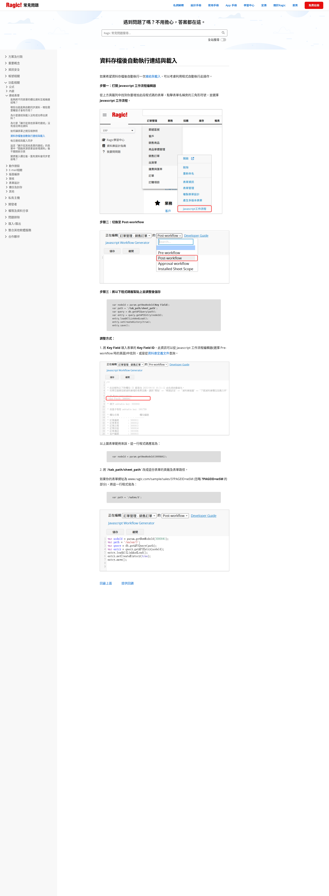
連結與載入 (153, 76)
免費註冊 (314, 5)
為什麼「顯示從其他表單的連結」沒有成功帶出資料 (30, 124)
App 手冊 (231, 5)
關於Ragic (279, 5)
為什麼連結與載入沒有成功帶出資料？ (29, 116)
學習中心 (249, 5)
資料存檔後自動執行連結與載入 (27, 135)
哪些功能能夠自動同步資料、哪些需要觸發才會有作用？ (30, 109)
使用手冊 (213, 5)
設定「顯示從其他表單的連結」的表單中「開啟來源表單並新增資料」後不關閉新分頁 (30, 148)
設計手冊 (196, 5)
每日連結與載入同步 (21, 140)
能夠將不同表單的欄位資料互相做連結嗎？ (30, 101)
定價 (264, 5)
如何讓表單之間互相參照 (24, 131)
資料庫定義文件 (158, 353)
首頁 (295, 5)
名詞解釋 (178, 5)
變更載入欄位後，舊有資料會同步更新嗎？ (30, 158)
